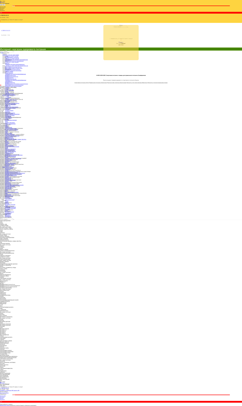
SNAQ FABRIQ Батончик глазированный (14, 61)
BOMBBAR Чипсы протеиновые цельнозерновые (16, 83)
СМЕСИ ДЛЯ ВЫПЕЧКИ (10, 123)
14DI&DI (7, 98)
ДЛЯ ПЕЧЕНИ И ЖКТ (9, 199)
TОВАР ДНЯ (7, 105)
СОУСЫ (6, 126)
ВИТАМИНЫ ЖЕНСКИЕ (10, 208)
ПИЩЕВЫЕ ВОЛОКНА (10, 186)
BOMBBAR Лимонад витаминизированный (15, 173)
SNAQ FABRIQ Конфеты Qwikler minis (13, 68)
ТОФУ (6, 132)
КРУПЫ (6, 119)
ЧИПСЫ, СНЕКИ (8, 159)
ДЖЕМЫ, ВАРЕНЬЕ (9, 152)
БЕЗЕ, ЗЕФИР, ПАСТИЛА (10, 151)
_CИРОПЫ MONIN (9, 71)
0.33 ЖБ (7, 87)
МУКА (6, 121)
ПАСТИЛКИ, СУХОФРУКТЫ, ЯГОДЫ (13, 158)
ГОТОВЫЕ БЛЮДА (9, 110)
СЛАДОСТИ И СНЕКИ (9, 115)
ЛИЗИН (6, 201)
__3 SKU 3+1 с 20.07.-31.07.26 (11, 56)
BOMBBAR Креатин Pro (10, 75)
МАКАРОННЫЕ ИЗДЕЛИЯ (11, 120)
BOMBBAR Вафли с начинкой (12, 57)
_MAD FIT (7, 63)
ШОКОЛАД (7, 161)
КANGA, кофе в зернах (10, 108)
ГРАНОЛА (7, 143)
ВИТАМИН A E (8, 213)
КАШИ (6, 144)
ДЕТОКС (7, 170)
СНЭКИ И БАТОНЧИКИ (10, 150)
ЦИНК (6, 210)
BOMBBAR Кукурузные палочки (12, 69)
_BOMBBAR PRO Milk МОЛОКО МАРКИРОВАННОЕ (16, 59)
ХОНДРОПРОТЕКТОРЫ (10, 180)
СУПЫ (6, 131)
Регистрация (3, 392)
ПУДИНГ (7, 141)
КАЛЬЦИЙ (7, 209)
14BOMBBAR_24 (8, 81)
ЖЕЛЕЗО (7, 203)
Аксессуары (3, 6)
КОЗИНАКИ (7, 153)
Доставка (2, 7)
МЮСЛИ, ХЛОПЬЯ (9, 145)
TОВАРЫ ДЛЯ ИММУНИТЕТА (11, 107)
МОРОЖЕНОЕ (8, 188)
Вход (7, 392)
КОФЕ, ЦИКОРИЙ (9, 137)
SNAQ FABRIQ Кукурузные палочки (13, 67)
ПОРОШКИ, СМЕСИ (9, 164)
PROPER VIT (7, 169)
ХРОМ (6, 205)
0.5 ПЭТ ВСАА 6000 (9, 90)
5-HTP (6, 189)
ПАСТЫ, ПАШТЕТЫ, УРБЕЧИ (11, 129)
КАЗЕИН (7, 176)
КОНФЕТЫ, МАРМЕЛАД (10, 156)
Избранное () (9, 390)
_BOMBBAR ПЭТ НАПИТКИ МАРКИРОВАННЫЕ (15, 80)
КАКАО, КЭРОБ (8, 133)
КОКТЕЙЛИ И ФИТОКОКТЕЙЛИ (12, 135)
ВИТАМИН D (8, 216)
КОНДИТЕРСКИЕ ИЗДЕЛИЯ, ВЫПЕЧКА (13, 155)
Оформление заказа (5, 405)
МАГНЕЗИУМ (8, 183)
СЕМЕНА (7, 165)
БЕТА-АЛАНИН (8, 198)
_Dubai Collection (9, 73)
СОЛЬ (6, 125)
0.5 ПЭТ (7, 92)
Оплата (1, 9)
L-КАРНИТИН (8, 194)
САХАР (6, 147)
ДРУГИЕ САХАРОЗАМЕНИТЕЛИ (12, 146)
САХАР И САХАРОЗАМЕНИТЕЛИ (12, 114)
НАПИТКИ (7, 111)
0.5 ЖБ (6, 89)
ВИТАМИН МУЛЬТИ (9, 211)
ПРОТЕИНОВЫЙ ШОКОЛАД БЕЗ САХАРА (14, 185)
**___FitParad (8, 97)
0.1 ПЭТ (6, 91)
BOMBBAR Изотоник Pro (10, 79)
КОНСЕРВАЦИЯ (8, 117)
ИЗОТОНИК (7, 182)
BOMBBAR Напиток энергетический (13, 174)
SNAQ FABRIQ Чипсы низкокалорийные (14, 85)
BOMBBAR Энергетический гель (12, 171)
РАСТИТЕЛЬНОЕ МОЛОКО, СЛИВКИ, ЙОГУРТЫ (15, 139)
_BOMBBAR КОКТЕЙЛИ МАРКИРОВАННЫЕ (15, 64)
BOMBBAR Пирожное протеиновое (13, 70)
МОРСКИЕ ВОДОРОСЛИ (10, 163)
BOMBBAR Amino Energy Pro (11, 76)
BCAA (6, 191)
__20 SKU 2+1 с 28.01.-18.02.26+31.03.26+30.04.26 (16, 65)
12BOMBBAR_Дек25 (9, 93)
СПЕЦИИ (7, 102)
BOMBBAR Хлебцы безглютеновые (13, 86)
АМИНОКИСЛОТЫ (9, 195)
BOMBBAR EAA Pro (9, 77)
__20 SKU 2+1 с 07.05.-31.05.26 (12, 58)
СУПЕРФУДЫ (8, 116)
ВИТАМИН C (8, 215)
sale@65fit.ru (3, 390)
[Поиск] (13, 219)
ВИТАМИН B (8, 214)
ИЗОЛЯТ (7, 181)
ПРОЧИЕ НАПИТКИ (9, 138)
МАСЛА (6, 162)
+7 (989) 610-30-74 (4, 15)
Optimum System (9, 168)
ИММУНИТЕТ (8, 177)
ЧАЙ (6, 140)
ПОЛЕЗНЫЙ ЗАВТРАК (10, 113)
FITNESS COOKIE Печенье (11, 99)
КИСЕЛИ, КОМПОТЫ (9, 134)
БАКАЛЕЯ (7, 109)
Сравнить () (16, 390)
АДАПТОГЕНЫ (8, 187)
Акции (13, 5)
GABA (6, 193)
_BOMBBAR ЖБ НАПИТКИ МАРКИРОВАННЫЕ (15, 74)
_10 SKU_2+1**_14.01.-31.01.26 (11, 62)
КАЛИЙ (6, 202)
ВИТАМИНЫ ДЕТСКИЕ (10, 204)
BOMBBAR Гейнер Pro (10, 82)
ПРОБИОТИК (8, 179)
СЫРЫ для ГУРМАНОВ (10, 104)
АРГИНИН (7, 197)
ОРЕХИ (6, 157)
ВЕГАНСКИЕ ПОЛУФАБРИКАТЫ (12, 103)
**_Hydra (7, 96)
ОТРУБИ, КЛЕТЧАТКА (10, 122)
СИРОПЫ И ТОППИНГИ (10, 149)
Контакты (2, 10)
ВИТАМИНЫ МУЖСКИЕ (10, 207)
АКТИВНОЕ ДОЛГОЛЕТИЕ (11, 175)
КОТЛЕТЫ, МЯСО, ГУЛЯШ (11, 128)
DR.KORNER (7, 101)
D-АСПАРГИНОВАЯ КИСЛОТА (11, 192)
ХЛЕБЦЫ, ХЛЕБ (8, 127)
